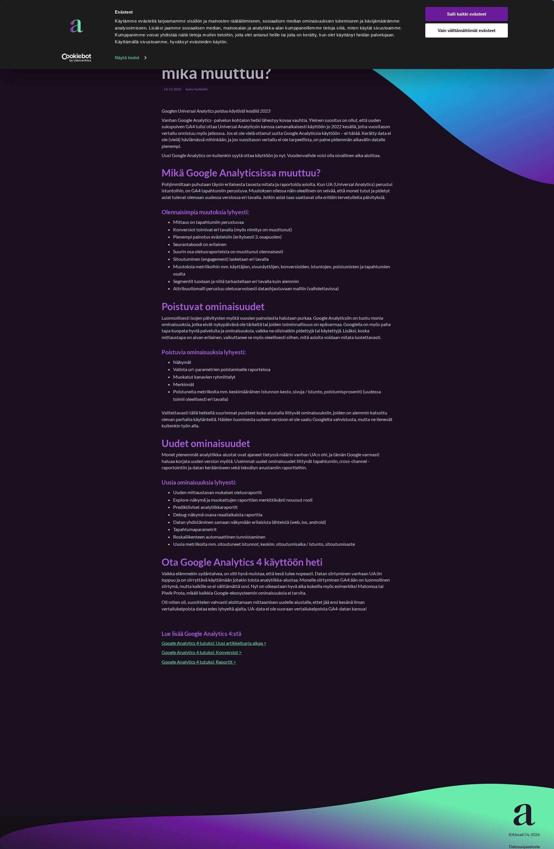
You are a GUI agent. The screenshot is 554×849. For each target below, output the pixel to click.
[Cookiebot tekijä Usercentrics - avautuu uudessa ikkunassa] (76, 57)
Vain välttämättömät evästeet (466, 30)
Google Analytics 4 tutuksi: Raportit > (199, 661)
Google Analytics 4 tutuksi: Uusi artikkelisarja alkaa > (214, 643)
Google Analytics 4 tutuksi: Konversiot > (202, 652)
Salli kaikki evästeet (466, 14)
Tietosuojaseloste (524, 846)
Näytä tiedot (127, 57)
